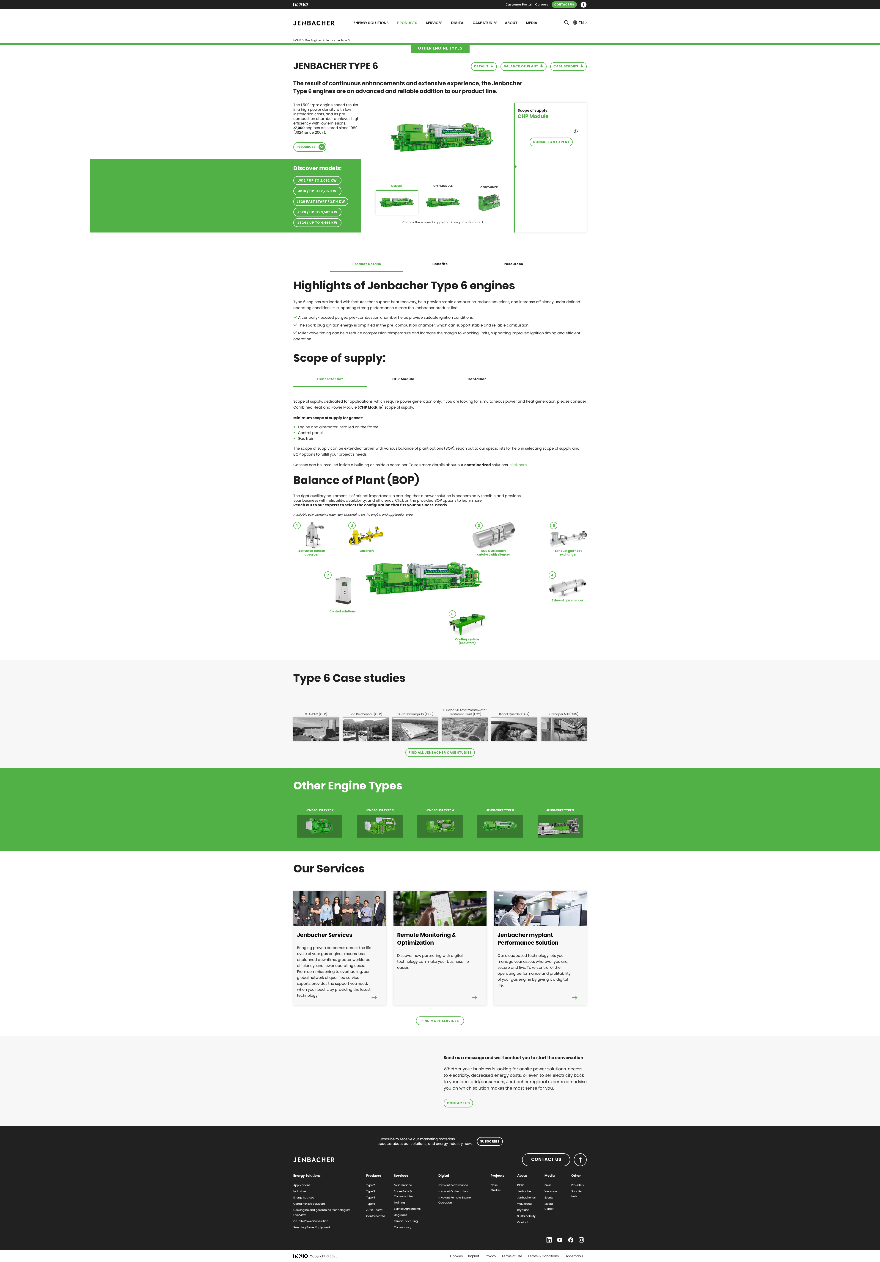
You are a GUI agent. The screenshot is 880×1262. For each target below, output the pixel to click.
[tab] (397, 199)
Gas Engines (313, 40)
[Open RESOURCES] (321, 147)
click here (518, 465)
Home (297, 40)
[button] (583, 5)
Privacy (490, 1256)
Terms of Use (512, 1256)
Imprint (473, 1256)
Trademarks (573, 1256)
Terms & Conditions (543, 1256)
